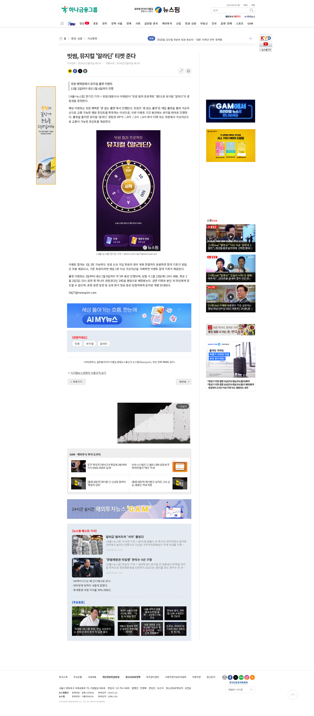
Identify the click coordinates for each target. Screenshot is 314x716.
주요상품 (77, 677)
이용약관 (196, 677)
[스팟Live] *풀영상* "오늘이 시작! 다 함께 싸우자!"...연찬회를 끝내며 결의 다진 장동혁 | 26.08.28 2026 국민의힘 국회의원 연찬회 (230, 277)
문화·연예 (226, 23)
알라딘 (103, 344)
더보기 (250, 38)
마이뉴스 (249, 16)
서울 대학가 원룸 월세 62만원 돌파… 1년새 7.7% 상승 (152, 613)
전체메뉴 (62, 23)
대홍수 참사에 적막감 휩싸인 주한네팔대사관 (129, 628)
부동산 (204, 23)
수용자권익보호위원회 (175, 677)
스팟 (212, 220)
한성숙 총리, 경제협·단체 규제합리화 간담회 (175, 613)
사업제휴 (92, 677)
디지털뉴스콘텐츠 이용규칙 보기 (88, 373)
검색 (252, 10)
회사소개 (63, 677)
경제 (128, 23)
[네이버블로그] (241, 677)
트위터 (80, 71)
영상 (81, 23)
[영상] (230, 238)
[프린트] (188, 71)
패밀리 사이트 (235, 689)
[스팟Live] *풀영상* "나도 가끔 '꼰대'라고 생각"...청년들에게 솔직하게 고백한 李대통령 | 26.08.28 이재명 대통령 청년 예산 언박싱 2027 (230, 246)
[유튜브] (224, 677)
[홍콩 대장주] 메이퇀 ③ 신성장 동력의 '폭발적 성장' (106, 483)
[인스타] (246, 677)
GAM (250, 23)
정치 (104, 23)
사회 (137, 23)
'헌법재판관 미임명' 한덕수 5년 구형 (129, 559)
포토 (95, 23)
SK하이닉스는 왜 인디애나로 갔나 (91, 581)
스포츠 (239, 23)
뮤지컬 (90, 344)
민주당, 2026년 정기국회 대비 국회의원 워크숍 (175, 628)
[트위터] (235, 677)
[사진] (87, 544)
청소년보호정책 (132, 677)
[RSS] (252, 677)
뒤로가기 (77, 381)
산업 (178, 23)
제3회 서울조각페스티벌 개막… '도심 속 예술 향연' (128, 613)
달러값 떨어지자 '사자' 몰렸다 (125, 537)
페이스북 (75, 71)
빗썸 (77, 344)
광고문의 (211, 677)
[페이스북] (230, 677)
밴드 (85, 71)
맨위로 (182, 381)
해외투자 (167, 23)
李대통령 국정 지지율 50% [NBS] (92, 590)
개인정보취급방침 (110, 677)
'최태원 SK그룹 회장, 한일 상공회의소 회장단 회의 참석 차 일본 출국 (92, 630)
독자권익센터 (152, 677)
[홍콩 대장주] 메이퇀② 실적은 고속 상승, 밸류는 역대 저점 (151, 483)
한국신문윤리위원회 (238, 683)
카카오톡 (70, 71)
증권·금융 (190, 23)
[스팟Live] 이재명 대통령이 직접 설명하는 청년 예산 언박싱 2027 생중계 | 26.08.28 (229, 307)
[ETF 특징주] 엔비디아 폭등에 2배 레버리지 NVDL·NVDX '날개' (107, 466)
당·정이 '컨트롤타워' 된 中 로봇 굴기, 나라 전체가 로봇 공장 (188, 38)
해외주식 (233, 16)
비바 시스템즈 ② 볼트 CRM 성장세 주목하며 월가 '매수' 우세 (150, 466)
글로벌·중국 (151, 23)
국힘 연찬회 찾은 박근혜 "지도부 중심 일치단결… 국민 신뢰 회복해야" (152, 629)
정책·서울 (116, 23)
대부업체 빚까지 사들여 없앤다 (90, 585)
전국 (214, 23)
